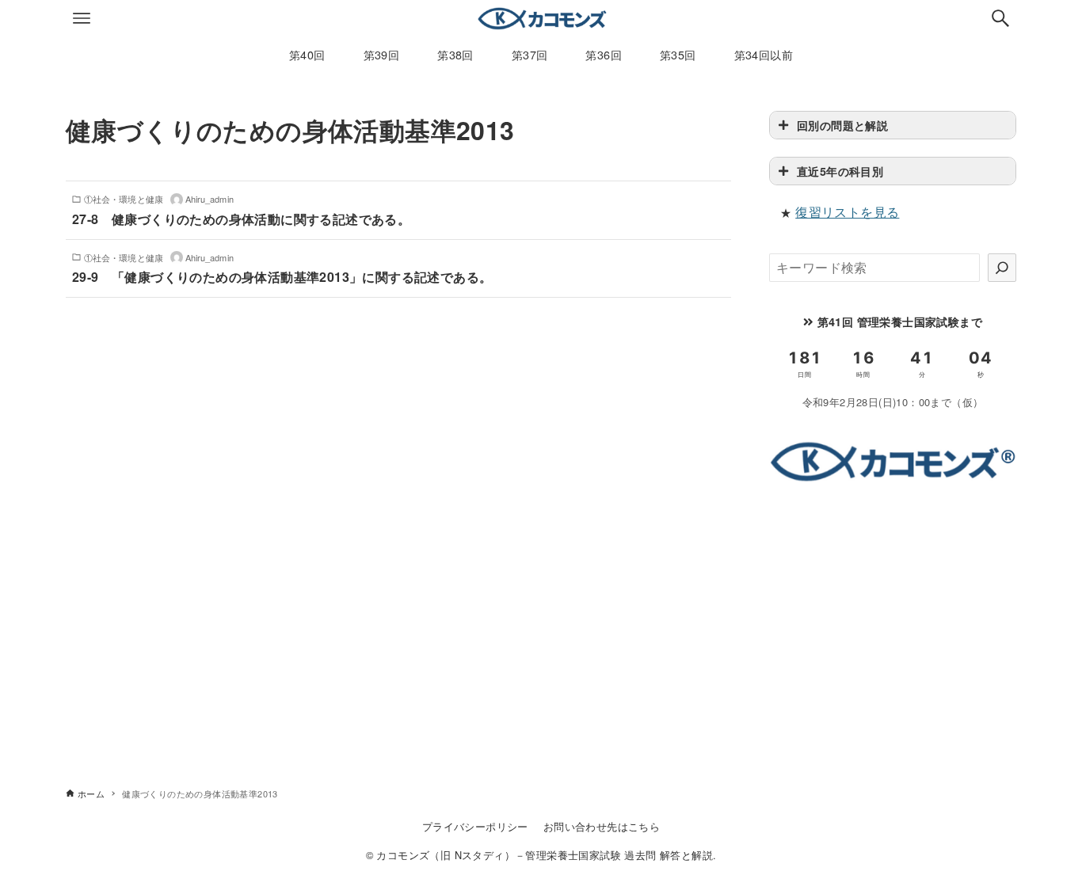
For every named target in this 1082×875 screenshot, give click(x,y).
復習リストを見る (847, 212)
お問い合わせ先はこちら (601, 826)
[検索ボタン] (1000, 18)
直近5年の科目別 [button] (840, 171)
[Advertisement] (892, 612)
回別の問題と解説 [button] (842, 125)
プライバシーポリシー (475, 826)
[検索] (1002, 267)
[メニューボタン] (81, 18)
